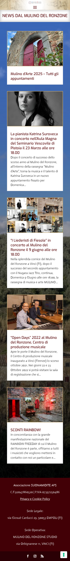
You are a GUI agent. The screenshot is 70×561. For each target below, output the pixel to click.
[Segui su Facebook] (28, 556)
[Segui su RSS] (42, 556)
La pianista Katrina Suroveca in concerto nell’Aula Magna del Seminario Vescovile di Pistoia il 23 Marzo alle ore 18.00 (34, 143)
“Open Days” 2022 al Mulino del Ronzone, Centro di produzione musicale (34, 342)
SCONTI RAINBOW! (26, 430)
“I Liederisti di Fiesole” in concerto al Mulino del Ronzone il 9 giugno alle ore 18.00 (34, 247)
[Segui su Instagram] (35, 556)
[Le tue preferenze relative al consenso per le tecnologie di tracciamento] (63, 554)
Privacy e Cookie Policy (35, 499)
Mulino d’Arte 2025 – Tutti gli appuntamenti (35, 76)
